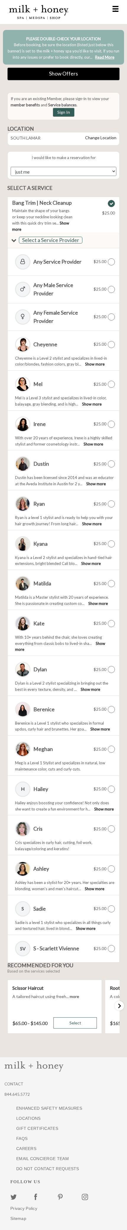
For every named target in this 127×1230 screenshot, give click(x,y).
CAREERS (26, 1148)
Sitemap (18, 1218)
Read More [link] (104, 57)
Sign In (63, 112)
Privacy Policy (23, 1208)
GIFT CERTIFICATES (37, 1128)
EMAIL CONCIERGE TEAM (42, 1158)
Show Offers (63, 74)
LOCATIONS (28, 1118)
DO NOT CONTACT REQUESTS (47, 1168)
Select (75, 1022)
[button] (63, 240)
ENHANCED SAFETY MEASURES (49, 1108)
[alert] (63, 47)
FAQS (21, 1138)
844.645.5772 (17, 1094)
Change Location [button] (100, 137)
